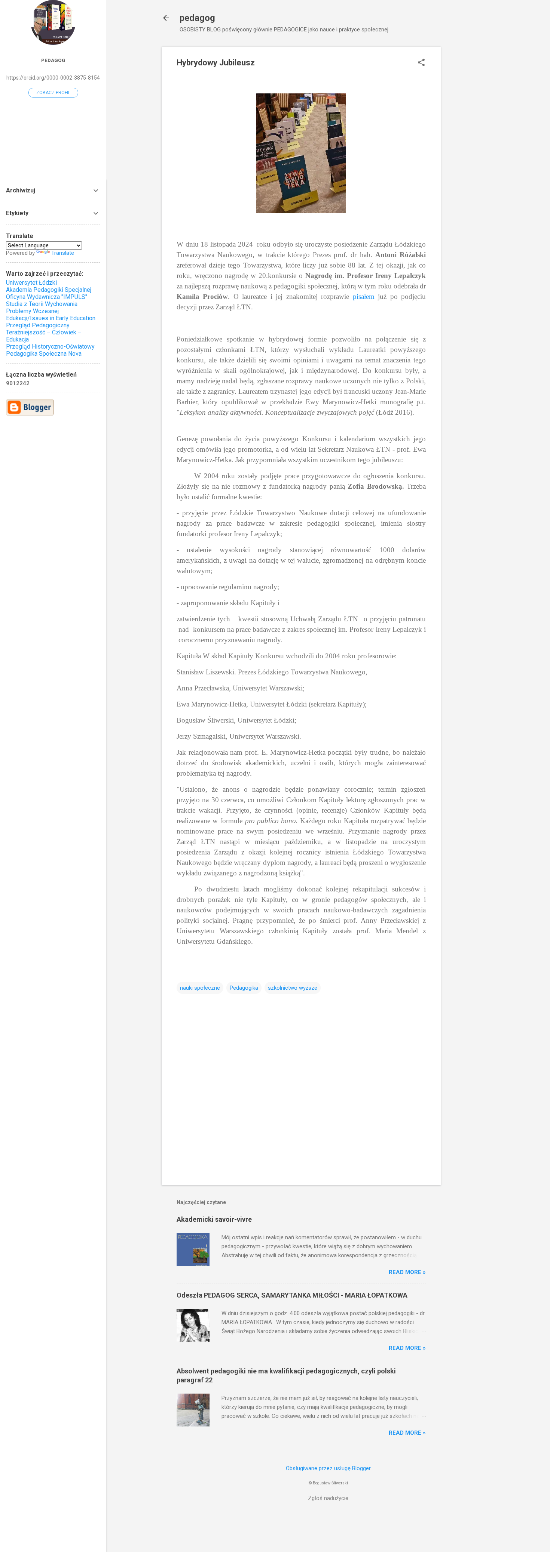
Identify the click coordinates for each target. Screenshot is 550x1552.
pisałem (364, 296)
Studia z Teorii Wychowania (41, 303)
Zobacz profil (53, 92)
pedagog (197, 18)
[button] (421, 63)
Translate (62, 253)
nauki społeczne (200, 987)
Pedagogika (244, 987)
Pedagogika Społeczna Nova (44, 353)
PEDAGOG (53, 60)
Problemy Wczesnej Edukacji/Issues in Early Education (50, 314)
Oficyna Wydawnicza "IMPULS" (46, 296)
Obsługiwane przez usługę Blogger (328, 1468)
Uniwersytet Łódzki (31, 282)
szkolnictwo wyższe (292, 987)
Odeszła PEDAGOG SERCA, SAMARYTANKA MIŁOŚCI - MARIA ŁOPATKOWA (292, 1295)
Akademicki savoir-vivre (214, 1219)
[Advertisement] (471, 159)
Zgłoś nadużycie (328, 1498)
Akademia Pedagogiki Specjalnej (48, 289)
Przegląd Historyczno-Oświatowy (50, 346)
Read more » (407, 1272)
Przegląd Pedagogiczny (38, 325)
